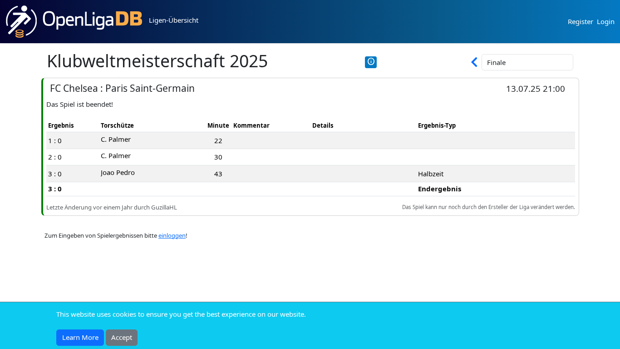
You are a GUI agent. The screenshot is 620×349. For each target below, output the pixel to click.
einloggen (172, 235)
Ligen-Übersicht (173, 20)
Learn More (80, 337)
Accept (121, 337)
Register (580, 21)
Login (606, 21)
